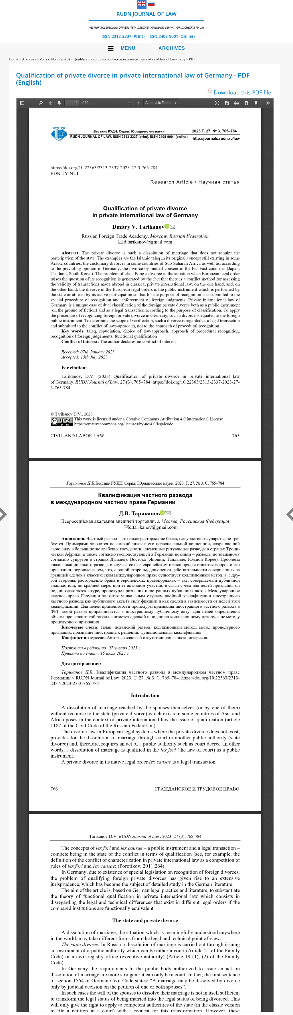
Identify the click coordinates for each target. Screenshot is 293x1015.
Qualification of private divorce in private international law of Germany (129, 59)
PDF (192, 59)
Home (14, 59)
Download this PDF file (242, 92)
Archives (172, 48)
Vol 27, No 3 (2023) (55, 59)
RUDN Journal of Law (146, 19)
